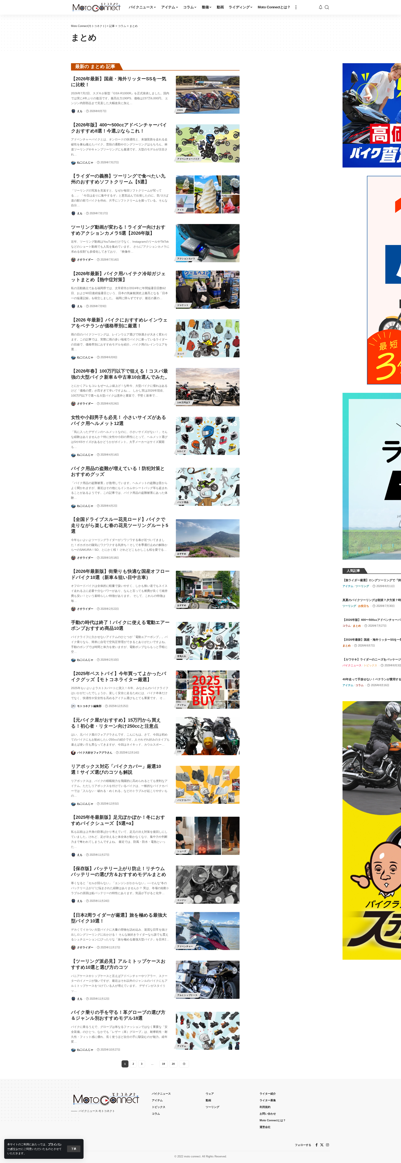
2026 (180, 110)
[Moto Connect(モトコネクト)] (96, 7)
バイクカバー (184, 800)
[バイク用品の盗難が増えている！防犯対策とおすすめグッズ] (208, 487)
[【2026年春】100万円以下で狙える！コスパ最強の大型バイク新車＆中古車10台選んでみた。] (208, 387)
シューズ (181, 851)
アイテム (181, 705)
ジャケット (183, 305)
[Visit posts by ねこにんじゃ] (73, 162)
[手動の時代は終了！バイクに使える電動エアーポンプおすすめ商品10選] (208, 641)
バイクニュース (352, 665)
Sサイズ (181, 451)
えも (79, 111)
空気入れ (181, 656)
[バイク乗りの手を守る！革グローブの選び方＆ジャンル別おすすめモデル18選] (208, 1031)
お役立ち (363, 605)
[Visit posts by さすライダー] (73, 259)
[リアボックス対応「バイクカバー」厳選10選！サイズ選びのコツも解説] (208, 785)
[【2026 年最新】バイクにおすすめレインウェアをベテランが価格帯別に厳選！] (208, 338)
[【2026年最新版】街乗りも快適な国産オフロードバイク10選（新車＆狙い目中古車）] (208, 590)
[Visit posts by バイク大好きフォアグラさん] (73, 752)
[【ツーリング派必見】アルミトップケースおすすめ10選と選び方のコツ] (208, 980)
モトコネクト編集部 (89, 706)
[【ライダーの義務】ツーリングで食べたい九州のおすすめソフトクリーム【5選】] (208, 194)
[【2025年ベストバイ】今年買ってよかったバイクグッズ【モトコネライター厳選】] (208, 689)
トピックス (370, 665)
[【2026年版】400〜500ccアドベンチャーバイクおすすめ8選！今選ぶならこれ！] (208, 143)
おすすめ (181, 554)
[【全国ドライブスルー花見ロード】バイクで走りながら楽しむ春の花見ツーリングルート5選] (208, 538)
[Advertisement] (291, 94)
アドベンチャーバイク (188, 159)
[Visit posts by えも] (73, 111)
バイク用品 (183, 502)
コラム (347, 625)
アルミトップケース (187, 995)
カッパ (180, 354)
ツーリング (362, 586)
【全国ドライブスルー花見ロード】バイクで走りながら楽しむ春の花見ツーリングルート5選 (119, 525)
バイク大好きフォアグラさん (94, 752)
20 (173, 1063)
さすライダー (85, 259)
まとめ (357, 625)
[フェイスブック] (317, 1145)
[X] (322, 1145)
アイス (180, 210)
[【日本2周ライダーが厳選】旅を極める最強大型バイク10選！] (208, 931)
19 (163, 1063)
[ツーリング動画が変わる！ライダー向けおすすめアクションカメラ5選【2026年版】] (208, 243)
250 (179, 751)
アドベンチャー (185, 946)
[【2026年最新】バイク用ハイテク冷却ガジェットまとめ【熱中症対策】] (208, 290)
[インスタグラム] (327, 1145)
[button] (73, 1148)
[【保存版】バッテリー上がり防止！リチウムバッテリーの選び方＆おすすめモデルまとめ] (208, 885)
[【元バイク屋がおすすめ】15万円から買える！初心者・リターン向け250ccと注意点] (208, 736)
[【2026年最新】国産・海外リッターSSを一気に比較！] (208, 95)
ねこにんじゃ (85, 162)
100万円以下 (183, 402)
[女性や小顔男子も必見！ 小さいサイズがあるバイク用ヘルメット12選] (208, 436)
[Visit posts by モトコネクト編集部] (73, 706)
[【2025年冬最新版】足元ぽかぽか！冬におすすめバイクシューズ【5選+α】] (208, 836)
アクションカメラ (186, 258)
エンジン (181, 900)
